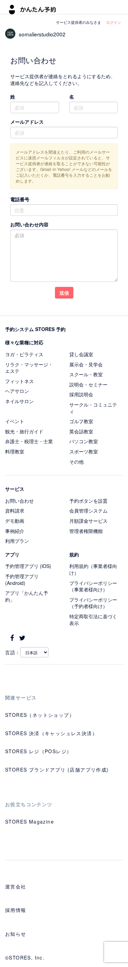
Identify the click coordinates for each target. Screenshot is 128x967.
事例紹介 (14, 531)
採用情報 (15, 909)
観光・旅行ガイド (24, 431)
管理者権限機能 (86, 531)
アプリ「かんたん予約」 (26, 596)
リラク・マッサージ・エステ (29, 368)
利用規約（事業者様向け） (93, 569)
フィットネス (19, 381)
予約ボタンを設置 (88, 500)
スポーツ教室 (83, 451)
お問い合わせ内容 (29, 224)
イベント (14, 421)
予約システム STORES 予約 (35, 329)
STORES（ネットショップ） (39, 714)
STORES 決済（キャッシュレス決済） (51, 733)
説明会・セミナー (88, 384)
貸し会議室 (81, 354)
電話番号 (19, 199)
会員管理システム (88, 510)
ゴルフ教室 (81, 421)
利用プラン (17, 540)
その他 (76, 461)
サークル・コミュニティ (93, 408)
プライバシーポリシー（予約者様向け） (93, 603)
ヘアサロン (17, 390)
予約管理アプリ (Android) (22, 579)
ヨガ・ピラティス (24, 354)
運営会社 (15, 886)
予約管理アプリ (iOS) (28, 566)
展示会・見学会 (86, 364)
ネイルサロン (19, 401)
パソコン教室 (83, 441)
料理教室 (14, 451)
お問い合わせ (19, 500)
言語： (12, 652)
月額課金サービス (88, 520)
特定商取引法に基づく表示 (93, 619)
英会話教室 (81, 431)
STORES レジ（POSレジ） (38, 751)
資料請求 (14, 510)
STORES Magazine (29, 821)
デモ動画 (14, 520)
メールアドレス (27, 121)
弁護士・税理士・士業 (29, 441)
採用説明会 (81, 394)
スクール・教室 (86, 374)
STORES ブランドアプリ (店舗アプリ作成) (57, 769)
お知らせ (15, 933)
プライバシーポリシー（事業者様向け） (93, 586)
